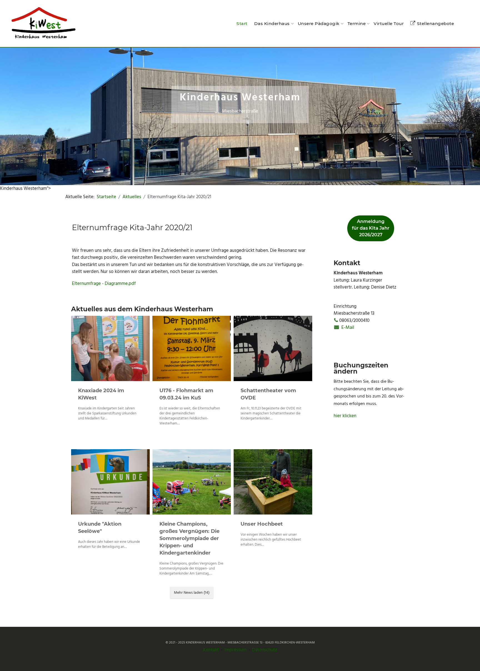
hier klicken (345, 416)
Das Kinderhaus (272, 23)
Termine (357, 23)
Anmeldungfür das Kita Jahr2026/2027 (370, 228)
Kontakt (211, 650)
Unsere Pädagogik (318, 23)
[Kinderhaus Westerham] (43, 23)
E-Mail (347, 327)
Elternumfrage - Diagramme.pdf (104, 283)
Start (242, 23)
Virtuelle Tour (389, 23)
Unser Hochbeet (262, 524)
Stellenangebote (435, 23)
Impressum (235, 650)
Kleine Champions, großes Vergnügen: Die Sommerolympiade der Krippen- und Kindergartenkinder (189, 538)
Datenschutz (264, 650)
